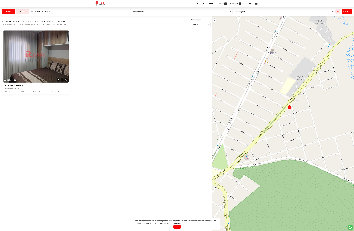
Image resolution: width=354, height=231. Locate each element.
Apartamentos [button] (138, 12)
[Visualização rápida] (66, 80)
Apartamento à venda (13, 85)
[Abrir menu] (256, 4)
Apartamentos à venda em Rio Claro (28, 24)
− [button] (214, 20)
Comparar (235, 3)
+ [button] (214, 18)
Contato (248, 3)
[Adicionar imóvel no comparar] (62, 80)
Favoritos (221, 3)
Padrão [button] (195, 24)
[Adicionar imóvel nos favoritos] (58, 80)
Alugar (210, 3)
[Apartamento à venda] (36, 56)
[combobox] (80, 11)
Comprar (200, 3)
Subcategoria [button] (240, 12)
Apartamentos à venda (8, 24)
